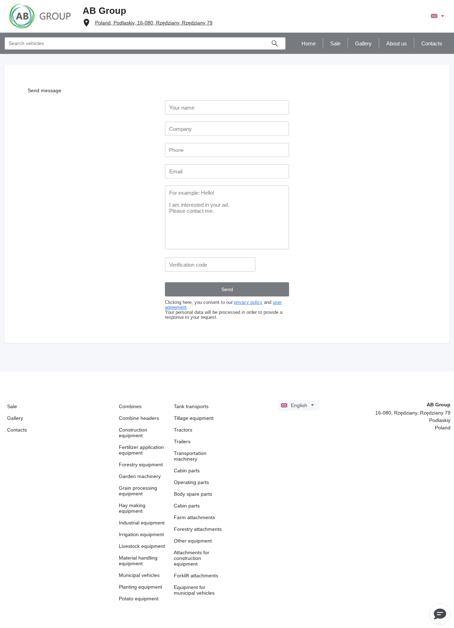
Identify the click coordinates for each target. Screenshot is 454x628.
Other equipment (193, 541)
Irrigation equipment (141, 534)
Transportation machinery (190, 456)
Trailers (182, 441)
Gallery (15, 418)
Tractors (183, 430)
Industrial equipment (142, 523)
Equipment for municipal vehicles (194, 590)
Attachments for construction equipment (191, 558)
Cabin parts (187, 470)
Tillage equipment (194, 418)
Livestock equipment (142, 546)
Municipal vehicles (139, 575)
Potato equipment (139, 598)
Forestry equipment (141, 464)
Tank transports (191, 406)
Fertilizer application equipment (141, 450)
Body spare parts (193, 494)
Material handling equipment (138, 560)
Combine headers (139, 418)
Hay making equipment (132, 508)
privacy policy (248, 302)
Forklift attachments (196, 575)
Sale (12, 406)
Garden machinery (140, 476)
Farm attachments (194, 517)
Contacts (17, 430)
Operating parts (191, 482)
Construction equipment (133, 432)
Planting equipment (140, 587)
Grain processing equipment (138, 490)
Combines (130, 406)
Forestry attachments (198, 529)
